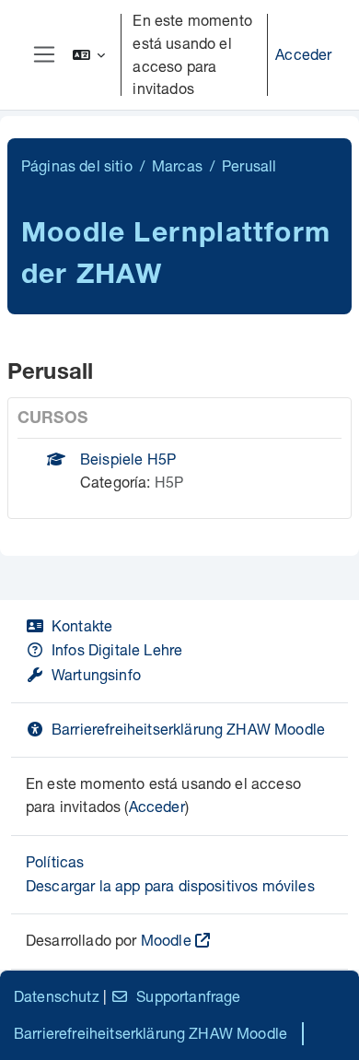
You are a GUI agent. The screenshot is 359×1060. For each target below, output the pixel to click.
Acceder (303, 54)
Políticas (55, 861)
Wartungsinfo (96, 674)
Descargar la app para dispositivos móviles (170, 885)
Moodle (166, 939)
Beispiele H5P (128, 458)
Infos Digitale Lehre (117, 649)
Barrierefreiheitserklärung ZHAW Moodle (188, 728)
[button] (89, 55)
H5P (169, 481)
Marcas (177, 165)
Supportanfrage (188, 996)
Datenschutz (56, 996)
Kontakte (82, 625)
